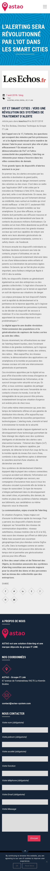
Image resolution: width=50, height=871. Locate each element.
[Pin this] (5, 600)
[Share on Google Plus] (40, 591)
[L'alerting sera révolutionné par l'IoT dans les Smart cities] (12, 6)
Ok (17, 866)
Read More (29, 866)
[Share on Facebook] (5, 591)
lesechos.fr (23, 121)
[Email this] (14, 600)
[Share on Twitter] (14, 591)
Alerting (10, 100)
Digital (22, 100)
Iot (27, 100)
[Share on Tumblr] (31, 591)
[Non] (46, 861)
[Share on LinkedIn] (23, 591)
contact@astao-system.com (16, 703)
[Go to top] (25, 851)
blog (21, 95)
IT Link (30, 100)
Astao (17, 100)
